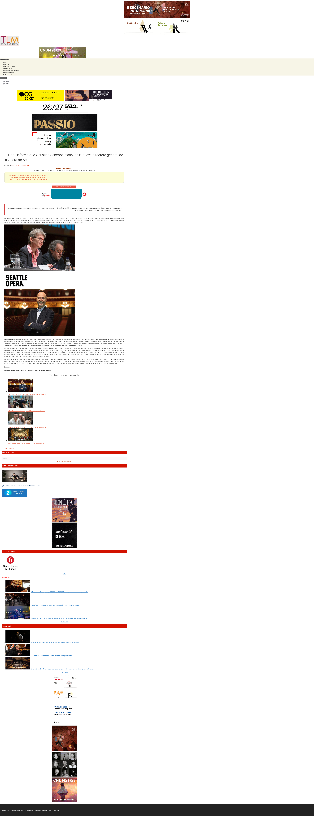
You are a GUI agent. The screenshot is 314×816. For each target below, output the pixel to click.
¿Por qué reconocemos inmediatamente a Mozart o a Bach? (21, 486)
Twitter (5, 85)
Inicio (5, 63)
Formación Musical (9, 72)
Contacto (6, 81)
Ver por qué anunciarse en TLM (64, 187)
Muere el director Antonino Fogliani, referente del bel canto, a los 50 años (55, 642)
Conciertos (6, 65)
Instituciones (15, 165)
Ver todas (64, 622)
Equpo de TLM (7, 74)
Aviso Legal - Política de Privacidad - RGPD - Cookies (42, 810)
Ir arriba (7, 367)
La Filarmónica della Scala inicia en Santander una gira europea (52, 656)
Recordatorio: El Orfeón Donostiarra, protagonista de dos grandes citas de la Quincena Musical (62, 669)
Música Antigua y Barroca (11, 70)
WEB (64, 574)
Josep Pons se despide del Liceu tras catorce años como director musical (55, 605)
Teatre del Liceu (25, 165)
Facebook (6, 83)
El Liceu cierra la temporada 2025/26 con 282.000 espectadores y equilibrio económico (59, 592)
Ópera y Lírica (7, 68)
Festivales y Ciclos (9, 66)
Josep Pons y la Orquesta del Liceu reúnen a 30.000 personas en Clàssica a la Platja (59, 618)
